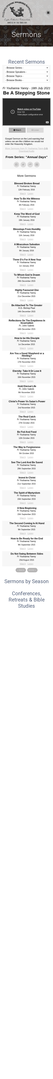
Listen (36, 130)
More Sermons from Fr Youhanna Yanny (25, 148)
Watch (18, 130)
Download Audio (26, 151)
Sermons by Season (26, 581)
